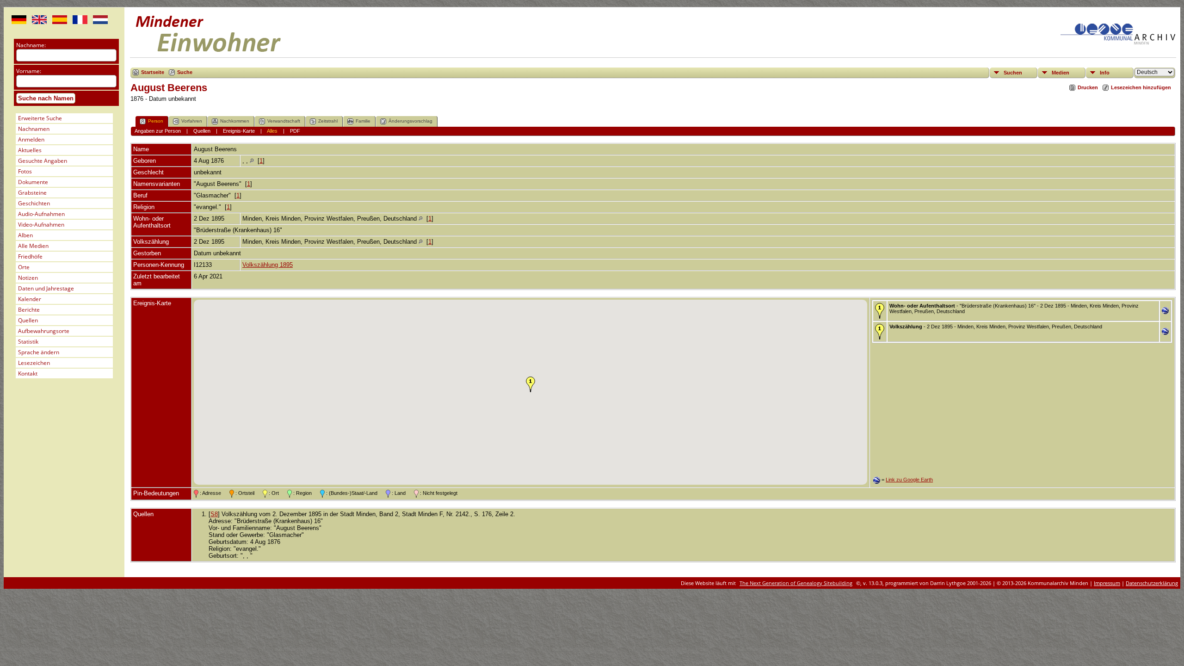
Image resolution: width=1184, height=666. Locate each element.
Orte (24, 267)
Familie (363, 120)
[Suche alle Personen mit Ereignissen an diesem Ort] (252, 160)
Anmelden (31, 139)
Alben (25, 235)
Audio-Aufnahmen (41, 214)
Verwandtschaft (283, 120)
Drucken (1088, 87)
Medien (1060, 72)
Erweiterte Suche (40, 118)
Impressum (1107, 583)
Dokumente (33, 182)
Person (155, 120)
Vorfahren (191, 120)
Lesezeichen (34, 363)
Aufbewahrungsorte (43, 331)
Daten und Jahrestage (46, 288)
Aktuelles (30, 150)
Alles (272, 131)
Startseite (152, 72)
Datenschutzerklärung (1152, 583)
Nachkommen (234, 120)
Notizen (28, 278)
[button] (530, 384)
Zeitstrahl (328, 120)
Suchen (1013, 72)
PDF (295, 131)
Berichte (29, 310)
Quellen (28, 320)
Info (1105, 72)
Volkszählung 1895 (267, 264)
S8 (214, 514)
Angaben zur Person (158, 131)
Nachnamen (33, 129)
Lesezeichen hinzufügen (1141, 87)
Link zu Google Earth (909, 479)
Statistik (28, 341)
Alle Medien (33, 246)
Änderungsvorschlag (410, 120)
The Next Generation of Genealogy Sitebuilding (796, 583)
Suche (184, 72)
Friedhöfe (30, 256)
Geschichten (34, 203)
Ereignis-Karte (239, 131)
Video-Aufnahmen (41, 224)
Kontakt (27, 373)
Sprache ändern (38, 352)
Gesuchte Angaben (42, 161)
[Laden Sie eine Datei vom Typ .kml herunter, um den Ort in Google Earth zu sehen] (1165, 311)
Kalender (29, 299)
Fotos (25, 171)
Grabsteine (32, 193)
